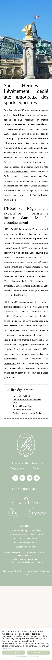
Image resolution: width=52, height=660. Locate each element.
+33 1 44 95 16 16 (17, 534)
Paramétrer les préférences (26, 657)
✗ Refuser (38, 652)
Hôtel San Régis (13, 229)
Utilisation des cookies (26, 546)
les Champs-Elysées (37, 262)
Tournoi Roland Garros (23, 406)
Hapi (26, 574)
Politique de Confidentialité (25, 538)
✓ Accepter (13, 652)
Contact (36, 468)
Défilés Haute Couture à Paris (27, 413)
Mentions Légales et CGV (26, 542)
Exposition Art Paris (22, 409)
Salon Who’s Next (21, 396)
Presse (16, 463)
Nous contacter (36, 534)
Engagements (19, 468)
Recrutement (32, 463)
